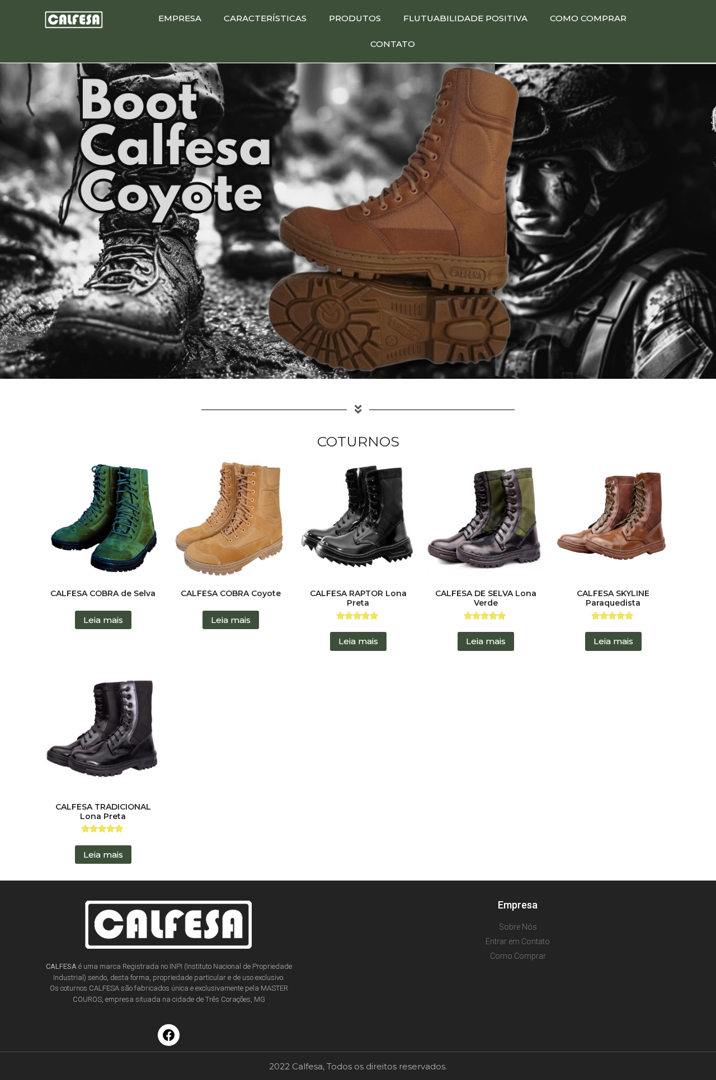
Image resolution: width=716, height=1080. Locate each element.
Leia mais (103, 620)
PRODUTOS (355, 18)
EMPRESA (179, 18)
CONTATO (392, 44)
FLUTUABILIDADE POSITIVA (465, 18)
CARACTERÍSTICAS (265, 18)
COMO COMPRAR (588, 18)
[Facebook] (169, 1035)
